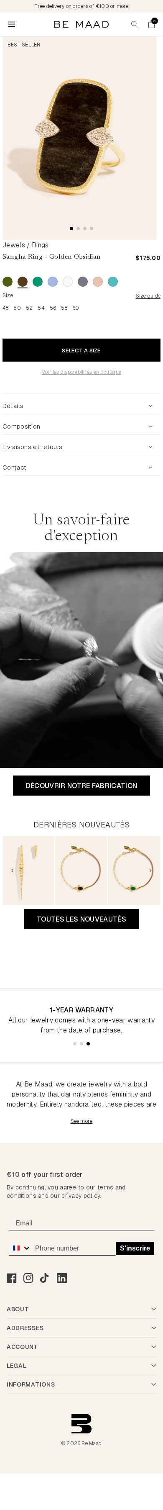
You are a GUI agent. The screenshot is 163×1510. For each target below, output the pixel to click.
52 (29, 308)
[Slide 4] (91, 228)
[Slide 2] (78, 228)
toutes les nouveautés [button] (81, 919)
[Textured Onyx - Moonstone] (83, 282)
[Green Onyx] (38, 282)
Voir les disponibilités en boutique (81, 372)
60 (75, 308)
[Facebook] (12, 1278)
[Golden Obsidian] (23, 282)
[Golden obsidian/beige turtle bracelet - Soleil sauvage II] (81, 870)
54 (41, 308)
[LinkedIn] (62, 1278)
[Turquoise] (113, 282)
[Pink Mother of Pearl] (98, 282)
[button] (151, 24)
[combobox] (20, 1248)
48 (5, 308)
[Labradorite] (53, 282)
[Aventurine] (8, 282)
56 (53, 308)
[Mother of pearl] (68, 282)
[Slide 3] (85, 228)
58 (64, 308)
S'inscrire (135, 1248)
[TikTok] (45, 1278)
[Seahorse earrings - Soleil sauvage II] (28, 870)
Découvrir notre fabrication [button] (82, 785)
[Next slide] (150, 870)
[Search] (134, 24)
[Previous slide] (13, 870)
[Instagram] (28, 1278)
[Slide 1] (71, 228)
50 (16, 308)
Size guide (148, 296)
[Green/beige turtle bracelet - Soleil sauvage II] (134, 870)
